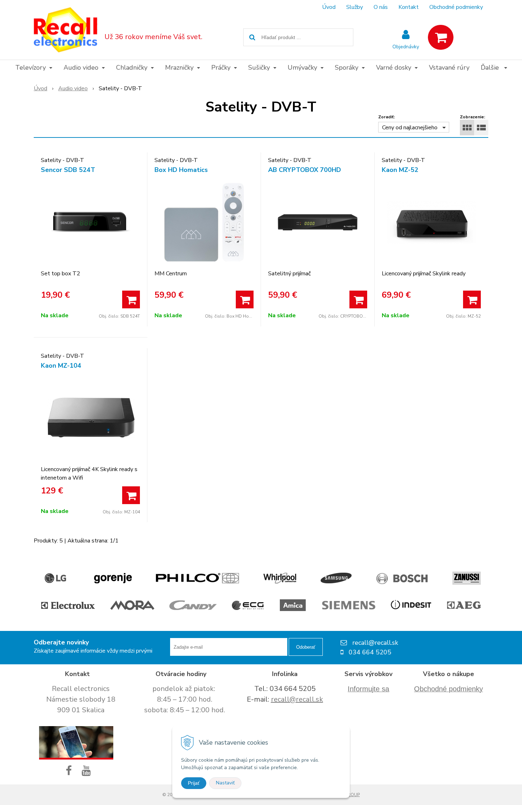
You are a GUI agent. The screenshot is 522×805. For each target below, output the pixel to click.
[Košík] (440, 37)
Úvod (329, 7)
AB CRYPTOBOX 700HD (304, 170)
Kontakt (408, 7)
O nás (381, 7)
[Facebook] (70, 771)
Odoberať (305, 647)
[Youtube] (88, 771)
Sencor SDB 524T (68, 170)
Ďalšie (491, 67)
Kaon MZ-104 (61, 365)
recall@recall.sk (297, 699)
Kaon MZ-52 (400, 170)
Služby (354, 7)
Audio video (73, 88)
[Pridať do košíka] (131, 299)
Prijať (194, 783)
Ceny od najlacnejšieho (409, 127)
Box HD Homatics (181, 170)
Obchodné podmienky (456, 7)
